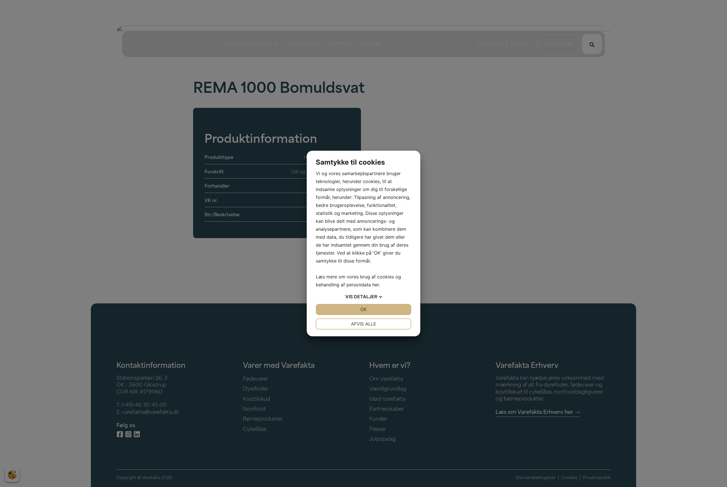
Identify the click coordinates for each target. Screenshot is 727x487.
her (375, 284)
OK (363, 309)
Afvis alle (363, 324)
